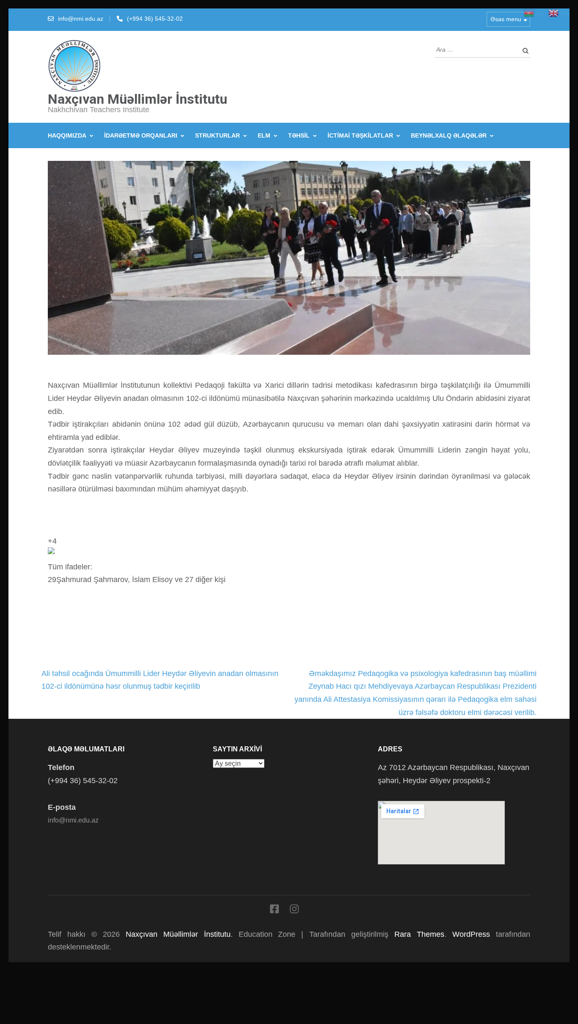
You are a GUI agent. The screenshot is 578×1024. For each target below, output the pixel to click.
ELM (264, 135)
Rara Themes (419, 934)
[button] (289, 566)
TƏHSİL (299, 135)
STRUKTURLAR (217, 135)
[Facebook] (274, 910)
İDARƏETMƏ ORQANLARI (140, 135)
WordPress (471, 934)
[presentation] (51, 550)
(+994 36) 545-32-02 (155, 18)
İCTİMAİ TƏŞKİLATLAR (360, 135)
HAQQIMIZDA (67, 135)
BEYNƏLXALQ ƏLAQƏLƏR (449, 135)
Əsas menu (505, 19)
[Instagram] (294, 910)
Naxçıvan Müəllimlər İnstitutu (137, 99)
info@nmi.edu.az (80, 18)
